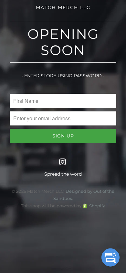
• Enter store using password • (63, 76)
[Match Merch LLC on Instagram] (62, 162)
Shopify (97, 205)
